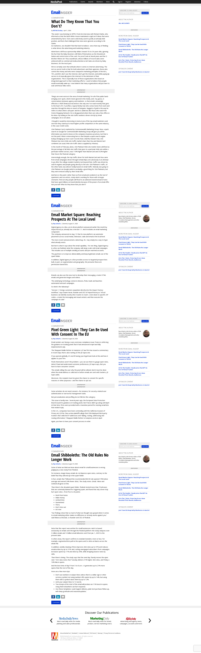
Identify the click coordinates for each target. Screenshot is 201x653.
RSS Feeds (93, 633)
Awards (90, 2)
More (108, 2)
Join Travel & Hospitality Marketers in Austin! (134, 72)
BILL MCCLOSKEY (124, 23)
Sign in (120, 2)
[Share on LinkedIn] (58, 190)
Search (113, 2)
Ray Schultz (57, 224)
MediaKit (74, 633)
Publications (73, 2)
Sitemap (100, 633)
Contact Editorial (84, 633)
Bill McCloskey (58, 30)
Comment (56, 195)
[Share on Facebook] (53, 190)
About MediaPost (65, 633)
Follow (146, 2)
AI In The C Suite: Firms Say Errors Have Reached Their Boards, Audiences (132, 61)
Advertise (137, 2)
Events (83, 2)
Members (99, 2)
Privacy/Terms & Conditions (112, 633)
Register (128, 2)
